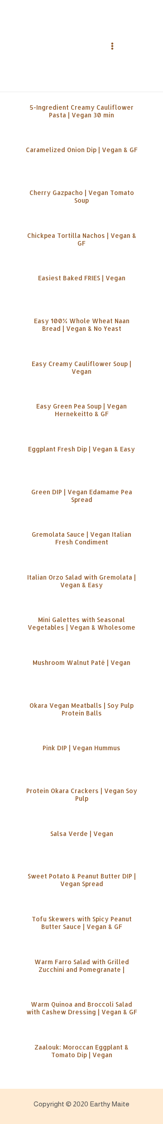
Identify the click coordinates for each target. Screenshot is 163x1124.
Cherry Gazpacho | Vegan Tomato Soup (81, 196)
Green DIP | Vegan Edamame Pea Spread (81, 495)
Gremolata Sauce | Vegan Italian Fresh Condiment (81, 538)
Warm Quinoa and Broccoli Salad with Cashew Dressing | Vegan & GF (81, 1008)
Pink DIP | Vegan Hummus (81, 748)
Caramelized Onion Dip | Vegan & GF (82, 149)
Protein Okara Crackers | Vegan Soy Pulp (81, 794)
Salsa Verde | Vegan (81, 833)
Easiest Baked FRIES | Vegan (81, 278)
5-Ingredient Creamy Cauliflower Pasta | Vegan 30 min (81, 111)
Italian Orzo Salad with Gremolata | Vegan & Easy (81, 581)
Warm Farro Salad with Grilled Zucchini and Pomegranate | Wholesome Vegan (81, 969)
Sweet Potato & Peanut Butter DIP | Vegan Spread (82, 879)
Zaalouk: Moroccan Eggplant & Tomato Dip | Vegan (81, 1051)
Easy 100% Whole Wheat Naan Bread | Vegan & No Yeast (81, 324)
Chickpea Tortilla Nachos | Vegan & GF (81, 239)
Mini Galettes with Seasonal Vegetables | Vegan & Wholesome (81, 623)
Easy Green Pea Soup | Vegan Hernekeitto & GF (81, 410)
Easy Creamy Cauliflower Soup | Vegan (81, 367)
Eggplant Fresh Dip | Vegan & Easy (81, 449)
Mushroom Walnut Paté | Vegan (81, 662)
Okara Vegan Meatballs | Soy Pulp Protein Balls (81, 709)
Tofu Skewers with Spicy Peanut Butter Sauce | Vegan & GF (82, 922)
